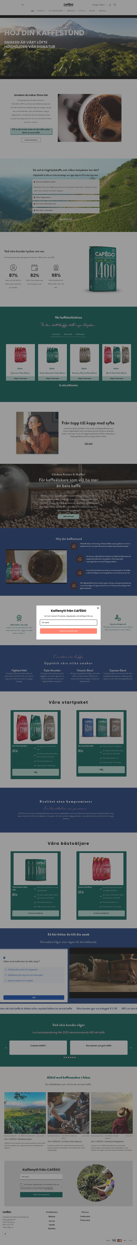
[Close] (98, 608)
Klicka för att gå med (68, 631)
